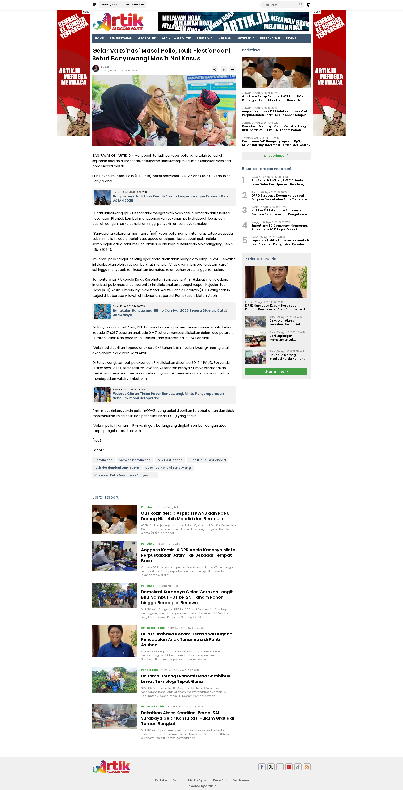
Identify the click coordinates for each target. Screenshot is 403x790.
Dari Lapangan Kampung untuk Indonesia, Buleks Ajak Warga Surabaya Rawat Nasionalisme (287, 337)
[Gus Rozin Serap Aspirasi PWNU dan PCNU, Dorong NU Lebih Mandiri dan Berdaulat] (114, 520)
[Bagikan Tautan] (215, 69)
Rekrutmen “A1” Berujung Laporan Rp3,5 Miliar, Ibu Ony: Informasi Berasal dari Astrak (276, 143)
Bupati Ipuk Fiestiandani (207, 460)
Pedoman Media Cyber (190, 780)
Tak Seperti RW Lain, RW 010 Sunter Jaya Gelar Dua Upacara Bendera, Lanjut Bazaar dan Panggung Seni (278, 182)
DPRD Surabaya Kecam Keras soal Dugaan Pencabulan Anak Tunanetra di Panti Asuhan (186, 639)
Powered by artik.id (201, 786)
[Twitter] (271, 767)
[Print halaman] (232, 69)
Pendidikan (149, 670)
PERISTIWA (204, 38)
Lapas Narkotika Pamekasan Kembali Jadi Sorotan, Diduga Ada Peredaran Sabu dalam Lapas (280, 242)
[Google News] (298, 767)
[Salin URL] (224, 69)
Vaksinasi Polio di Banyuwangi (168, 468)
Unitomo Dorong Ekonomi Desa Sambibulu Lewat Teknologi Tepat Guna (186, 678)
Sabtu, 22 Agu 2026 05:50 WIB (122, 5)
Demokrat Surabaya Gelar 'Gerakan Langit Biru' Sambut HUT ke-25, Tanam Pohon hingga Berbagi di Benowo (187, 597)
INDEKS (291, 38)
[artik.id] (111, 767)
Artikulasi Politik (153, 628)
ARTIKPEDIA (245, 38)
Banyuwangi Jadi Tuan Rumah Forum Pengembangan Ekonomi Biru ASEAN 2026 (170, 198)
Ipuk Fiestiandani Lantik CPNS (117, 468)
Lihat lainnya (274, 372)
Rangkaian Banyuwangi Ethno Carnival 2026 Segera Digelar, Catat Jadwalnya (170, 312)
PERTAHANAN (270, 38)
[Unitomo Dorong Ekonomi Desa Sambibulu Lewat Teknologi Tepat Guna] (114, 682)
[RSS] (307, 767)
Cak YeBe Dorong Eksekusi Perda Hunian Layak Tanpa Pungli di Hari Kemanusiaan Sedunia (286, 357)
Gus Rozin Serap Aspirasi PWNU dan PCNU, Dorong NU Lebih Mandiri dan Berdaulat (185, 516)
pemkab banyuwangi (135, 460)
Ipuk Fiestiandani (170, 460)
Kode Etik (220, 780)
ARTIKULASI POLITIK (176, 38)
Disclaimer (241, 780)
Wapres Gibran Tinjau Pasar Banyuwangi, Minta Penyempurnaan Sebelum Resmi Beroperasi (168, 395)
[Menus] (94, 4)
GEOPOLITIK (147, 38)
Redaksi (161, 780)
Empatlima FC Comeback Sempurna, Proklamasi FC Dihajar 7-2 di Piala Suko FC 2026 (279, 227)
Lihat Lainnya (274, 156)
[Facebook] (262, 767)
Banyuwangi (103, 460)
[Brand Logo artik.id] (118, 22)
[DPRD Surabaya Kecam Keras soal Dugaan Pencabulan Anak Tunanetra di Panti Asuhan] (114, 643)
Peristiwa (147, 507)
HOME (99, 38)
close (86, 11)
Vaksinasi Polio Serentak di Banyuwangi (125, 475)
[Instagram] (280, 767)
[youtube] (289, 767)
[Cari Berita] (300, 4)
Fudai (105, 67)
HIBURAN (224, 38)
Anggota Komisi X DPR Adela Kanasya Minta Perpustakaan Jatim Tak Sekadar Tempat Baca (188, 555)
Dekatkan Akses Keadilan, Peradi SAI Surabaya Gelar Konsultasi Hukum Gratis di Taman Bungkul (187, 718)
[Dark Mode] (308, 4)
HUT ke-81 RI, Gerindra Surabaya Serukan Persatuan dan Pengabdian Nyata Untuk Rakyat (279, 212)
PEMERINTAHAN (121, 38)
